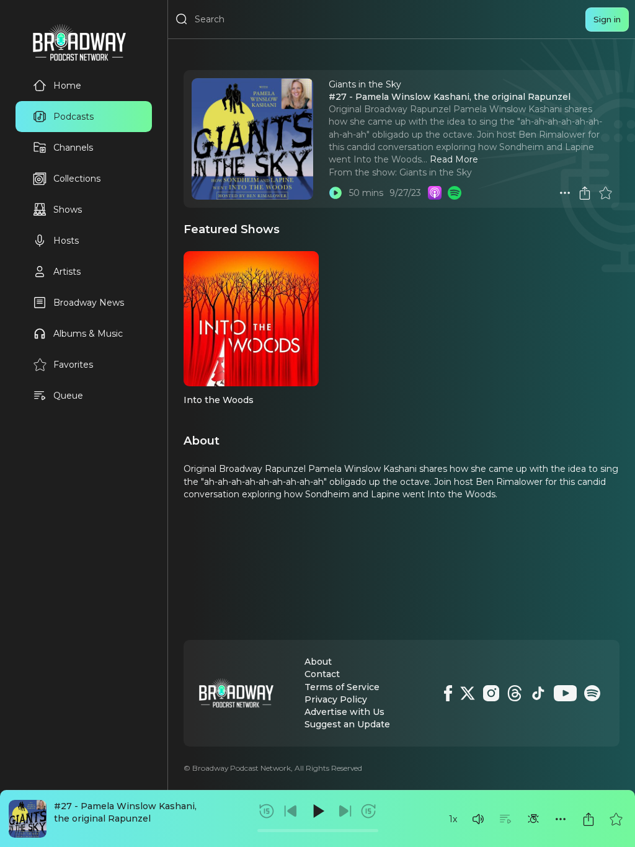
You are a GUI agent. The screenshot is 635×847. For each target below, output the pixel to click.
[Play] (317, 811)
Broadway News (88, 302)
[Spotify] (592, 693)
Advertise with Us (344, 711)
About (318, 661)
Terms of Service (342, 687)
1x (453, 819)
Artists (67, 271)
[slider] (317, 830)
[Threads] (515, 693)
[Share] (588, 819)
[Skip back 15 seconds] (266, 811)
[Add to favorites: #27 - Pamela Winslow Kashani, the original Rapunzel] (615, 819)
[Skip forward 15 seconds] (368, 811)
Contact (322, 674)
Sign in (607, 19)
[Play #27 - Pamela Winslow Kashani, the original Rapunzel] (335, 193)
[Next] (344, 811)
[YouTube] (565, 693)
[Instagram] (491, 693)
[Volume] (478, 819)
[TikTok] (538, 693)
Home (67, 85)
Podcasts (73, 116)
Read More (454, 159)
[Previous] (291, 811)
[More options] (560, 819)
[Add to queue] (505, 819)
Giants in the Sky (435, 172)
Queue (68, 395)
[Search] (182, 19)
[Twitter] (468, 693)
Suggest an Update (347, 724)
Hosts (66, 240)
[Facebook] (448, 693)
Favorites (73, 364)
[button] (478, 819)
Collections (76, 178)
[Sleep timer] (533, 819)
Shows (67, 209)
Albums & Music (88, 333)
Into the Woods (219, 400)
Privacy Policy (335, 699)
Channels (73, 147)
